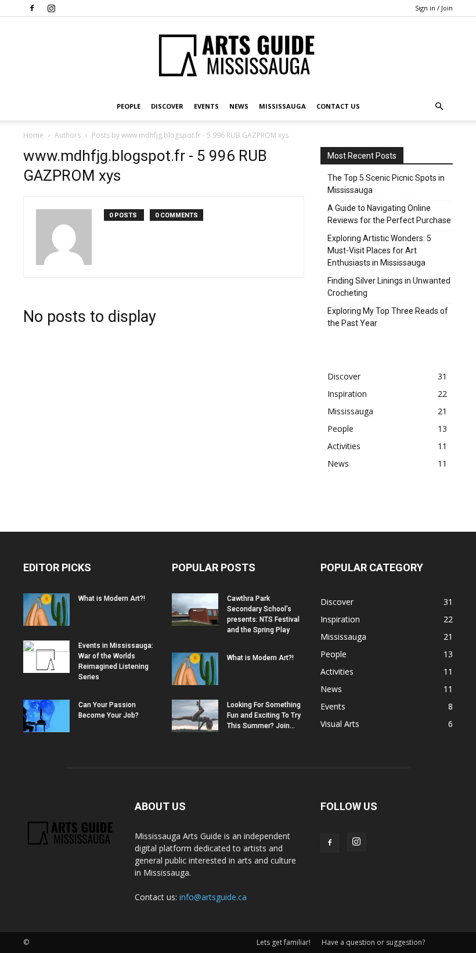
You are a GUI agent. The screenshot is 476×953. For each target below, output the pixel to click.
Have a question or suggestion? (373, 942)
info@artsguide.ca (213, 896)
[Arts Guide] (238, 55)
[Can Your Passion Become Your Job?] (46, 716)
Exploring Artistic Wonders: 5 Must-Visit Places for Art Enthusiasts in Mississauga (379, 250)
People (128, 106)
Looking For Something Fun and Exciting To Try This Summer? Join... (264, 715)
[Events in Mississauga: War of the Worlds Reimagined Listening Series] (46, 656)
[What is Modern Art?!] (46, 609)
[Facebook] (32, 8)
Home (33, 135)
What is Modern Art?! (111, 598)
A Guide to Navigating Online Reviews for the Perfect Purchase (389, 214)
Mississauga (282, 106)
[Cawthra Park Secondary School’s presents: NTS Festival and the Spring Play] (195, 609)
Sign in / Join (434, 7)
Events (206, 106)
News (238, 106)
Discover (167, 106)
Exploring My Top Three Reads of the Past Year (387, 317)
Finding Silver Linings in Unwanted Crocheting (388, 287)
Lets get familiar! (284, 942)
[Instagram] (51, 8)
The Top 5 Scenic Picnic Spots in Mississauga (386, 184)
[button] (439, 106)
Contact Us (338, 106)
